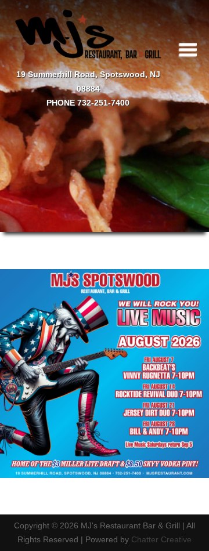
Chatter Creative (161, 539)
